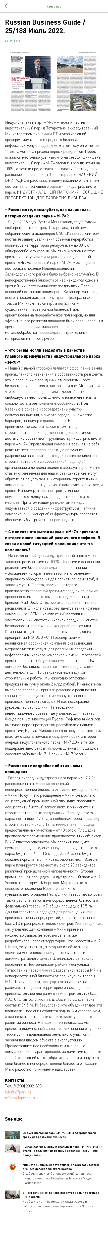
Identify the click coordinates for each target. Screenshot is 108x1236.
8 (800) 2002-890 (28, 1085)
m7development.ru (20, 1097)
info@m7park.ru (18, 1091)
